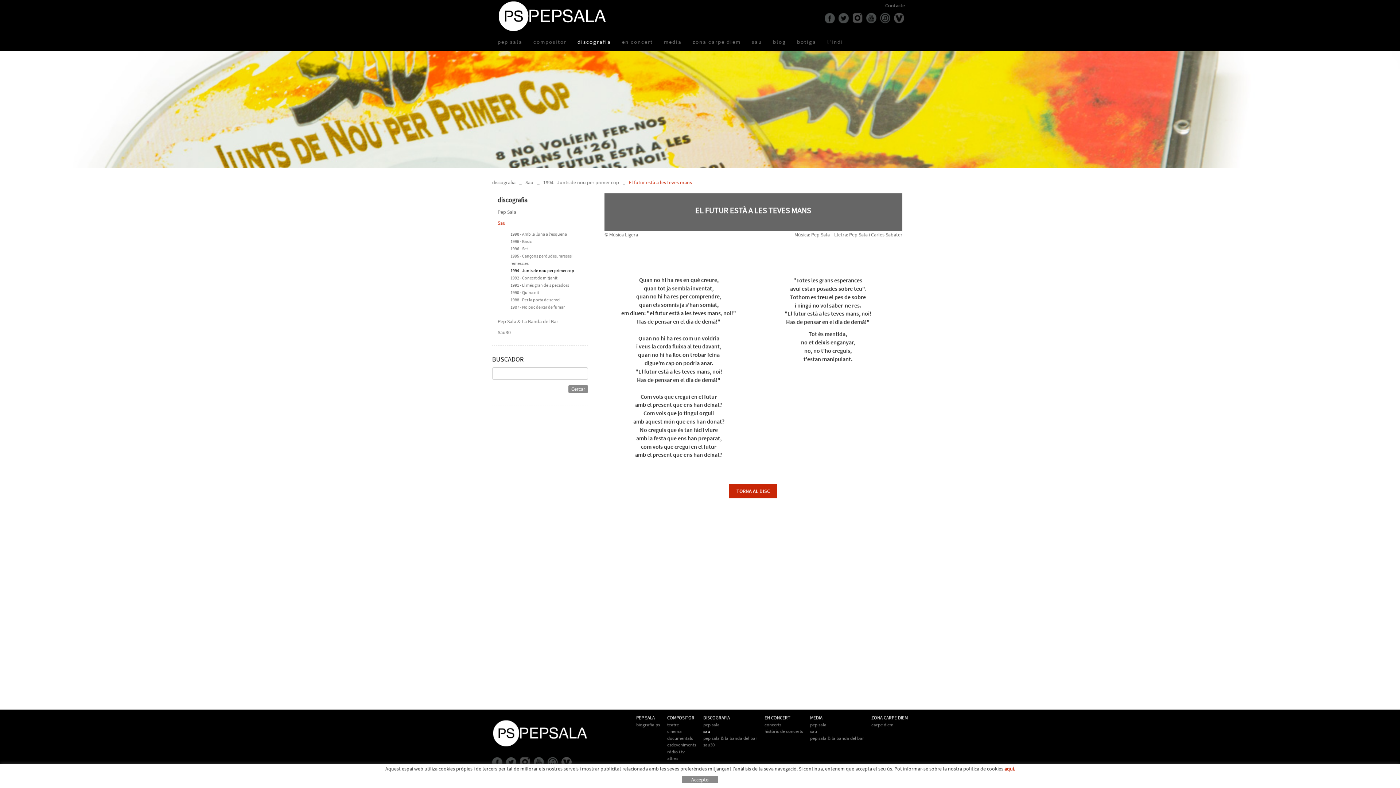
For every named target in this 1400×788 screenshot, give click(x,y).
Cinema (674, 731)
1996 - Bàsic (521, 241)
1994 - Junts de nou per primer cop (581, 182)
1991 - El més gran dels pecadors (539, 285)
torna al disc (753, 491)
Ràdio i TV (676, 752)
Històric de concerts (784, 731)
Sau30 (504, 332)
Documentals (680, 738)
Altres (672, 758)
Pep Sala (507, 212)
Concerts (773, 725)
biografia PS (648, 725)
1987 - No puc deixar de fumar (537, 307)
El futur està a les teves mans (660, 182)
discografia (504, 182)
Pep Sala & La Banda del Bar (528, 321)
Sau (529, 182)
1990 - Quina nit (524, 292)
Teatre (673, 725)
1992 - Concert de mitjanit (533, 278)
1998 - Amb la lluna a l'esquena (538, 234)
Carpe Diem (882, 725)
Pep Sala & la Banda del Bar (837, 738)
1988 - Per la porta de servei (535, 299)
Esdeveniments (681, 745)
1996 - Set (519, 248)
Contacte (895, 5)
